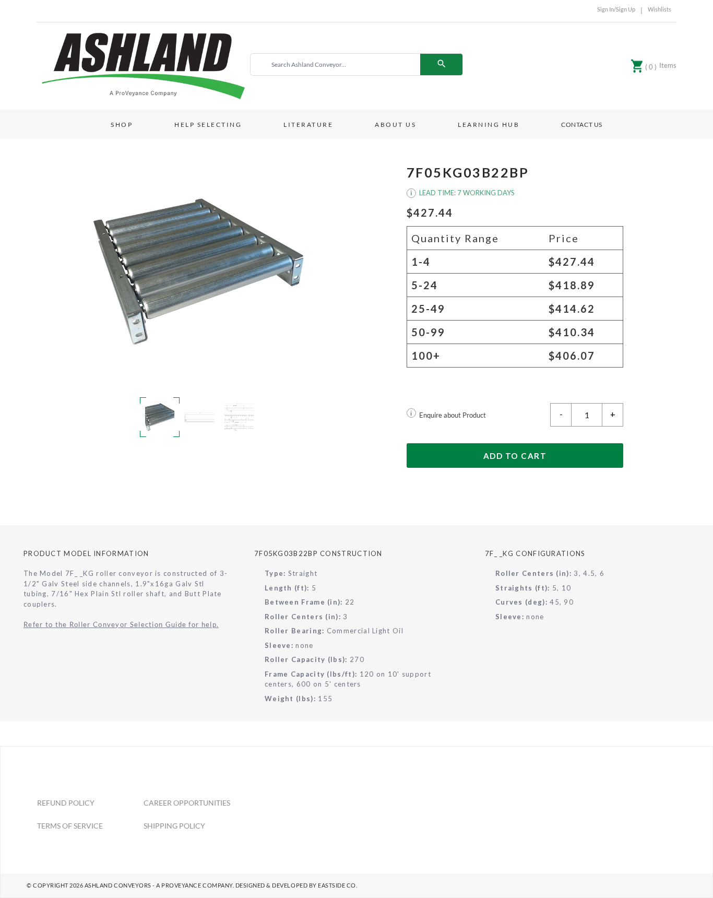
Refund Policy (65, 802)
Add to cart (515, 455)
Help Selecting (208, 124)
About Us (395, 124)
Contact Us (581, 124)
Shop (122, 124)
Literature (308, 124)
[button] (198, 272)
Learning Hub (488, 124)
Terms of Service (70, 825)
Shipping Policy (174, 825)
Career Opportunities (187, 802)
